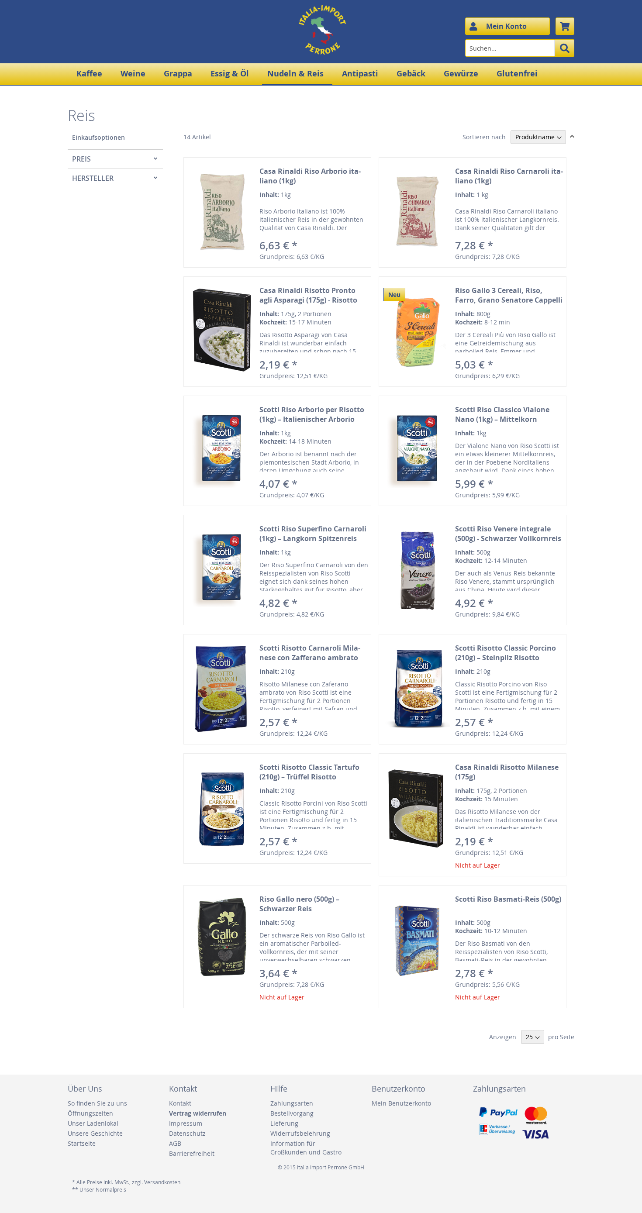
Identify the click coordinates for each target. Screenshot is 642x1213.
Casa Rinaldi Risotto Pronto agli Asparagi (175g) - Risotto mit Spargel (308, 300)
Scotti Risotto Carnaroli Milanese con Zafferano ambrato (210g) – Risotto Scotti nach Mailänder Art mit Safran (309, 662)
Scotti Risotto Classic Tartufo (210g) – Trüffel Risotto (309, 772)
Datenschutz (187, 1133)
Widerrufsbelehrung (300, 1133)
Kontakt (180, 1103)
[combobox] (519, 48)
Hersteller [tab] (93, 178)
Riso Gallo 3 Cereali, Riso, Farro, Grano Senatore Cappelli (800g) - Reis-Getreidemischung (509, 300)
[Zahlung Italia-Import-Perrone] (512, 1142)
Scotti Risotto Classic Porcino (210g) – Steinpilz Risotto (505, 652)
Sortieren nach (484, 137)
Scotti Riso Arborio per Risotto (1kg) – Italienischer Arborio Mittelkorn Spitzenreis (311, 419)
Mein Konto (506, 26)
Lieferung (284, 1123)
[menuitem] (91, 73)
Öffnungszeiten (90, 1113)
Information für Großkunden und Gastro (306, 1147)
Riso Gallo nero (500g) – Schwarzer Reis (299, 903)
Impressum (185, 1123)
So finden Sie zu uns (97, 1103)
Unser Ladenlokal (93, 1123)
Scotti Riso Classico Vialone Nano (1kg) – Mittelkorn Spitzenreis (502, 419)
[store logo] (321, 19)
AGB (175, 1143)
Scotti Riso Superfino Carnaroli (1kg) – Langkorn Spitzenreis (312, 533)
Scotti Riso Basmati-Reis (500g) (508, 899)
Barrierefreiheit (191, 1153)
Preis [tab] (81, 159)
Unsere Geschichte (95, 1133)
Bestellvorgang (292, 1113)
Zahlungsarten (291, 1103)
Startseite (82, 1143)
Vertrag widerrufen (197, 1113)
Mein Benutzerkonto (401, 1103)
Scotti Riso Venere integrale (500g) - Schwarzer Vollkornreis (508, 533)
